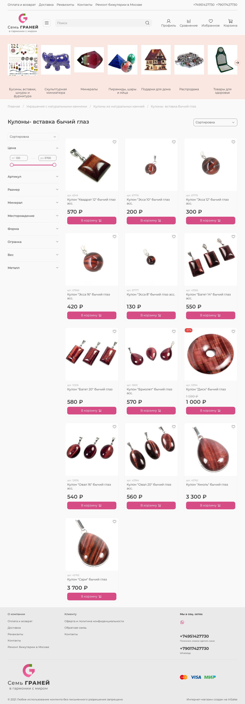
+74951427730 (204, 5)
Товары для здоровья (222, 90)
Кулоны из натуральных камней (119, 106)
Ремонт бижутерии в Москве (119, 5)
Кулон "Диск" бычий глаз (206, 389)
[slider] (12, 165)
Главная (14, 106)
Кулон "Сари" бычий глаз (87, 579)
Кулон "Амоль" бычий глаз (207, 484)
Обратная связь (76, 627)
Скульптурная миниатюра (56, 90)
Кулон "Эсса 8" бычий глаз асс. (151, 294)
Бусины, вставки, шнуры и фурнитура (22, 92)
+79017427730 (226, 5)
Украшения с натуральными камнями (56, 106)
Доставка (46, 5)
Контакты (84, 5)
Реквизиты (65, 5)
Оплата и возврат (22, 5)
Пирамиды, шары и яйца (122, 90)
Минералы (89, 89)
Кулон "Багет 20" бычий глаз (90, 389)
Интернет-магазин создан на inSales (212, 699)
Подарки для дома (156, 89)
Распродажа (189, 89)
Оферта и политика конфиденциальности (94, 621)
